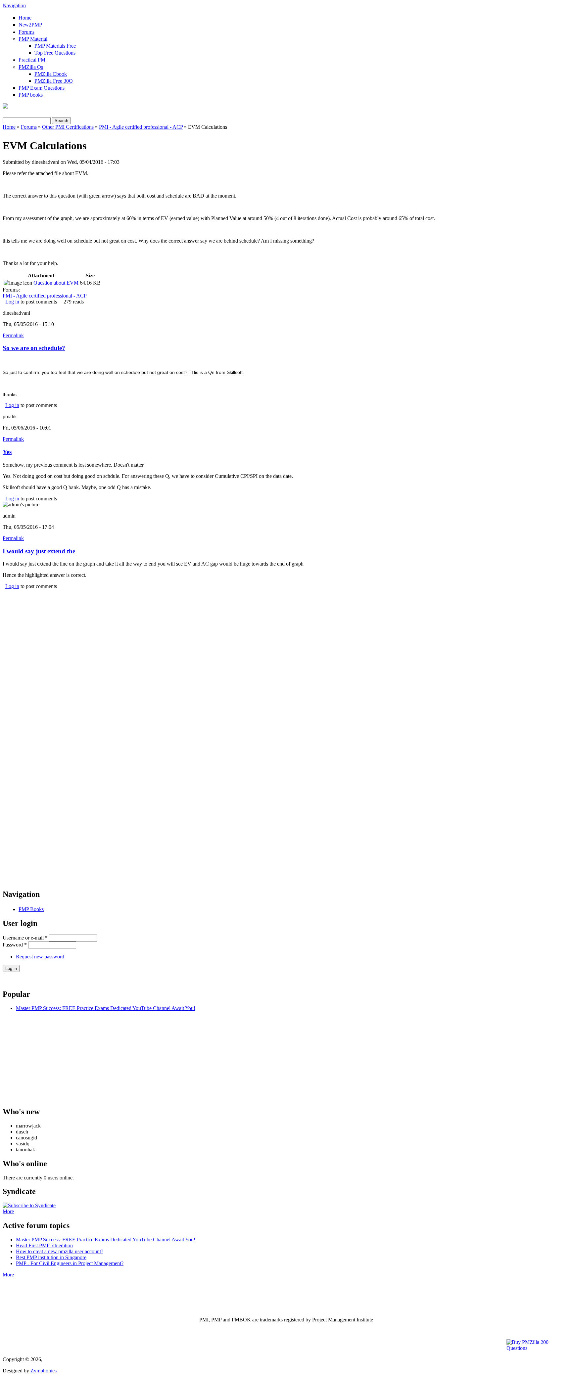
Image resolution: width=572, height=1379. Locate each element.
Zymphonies (43, 1370)
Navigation (14, 5)
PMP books (31, 95)
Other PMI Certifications (68, 127)
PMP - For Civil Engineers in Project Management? (69, 1263)
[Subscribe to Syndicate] (29, 1205)
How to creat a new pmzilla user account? (59, 1251)
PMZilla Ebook (50, 74)
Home (25, 18)
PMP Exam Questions (42, 88)
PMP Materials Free (55, 46)
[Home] (5, 107)
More (8, 1211)
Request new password (40, 956)
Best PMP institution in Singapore (51, 1257)
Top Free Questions (54, 53)
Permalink (13, 335)
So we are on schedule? (34, 348)
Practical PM (32, 60)
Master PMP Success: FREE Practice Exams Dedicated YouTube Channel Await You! (105, 1008)
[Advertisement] (286, 635)
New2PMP (30, 24)
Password (15, 944)
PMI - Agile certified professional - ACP (141, 127)
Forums (26, 32)
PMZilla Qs (31, 67)
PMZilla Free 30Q (53, 81)
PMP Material (33, 39)
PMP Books (31, 909)
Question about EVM (55, 283)
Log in (12, 301)
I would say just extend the (39, 551)
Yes (7, 451)
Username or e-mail (25, 938)
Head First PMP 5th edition (44, 1245)
